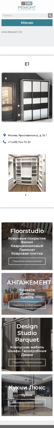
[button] (27, 22)
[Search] (50, 15)
